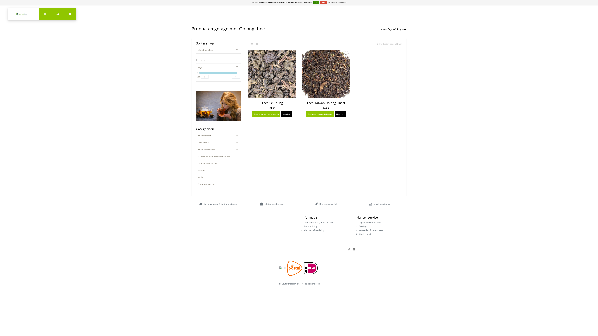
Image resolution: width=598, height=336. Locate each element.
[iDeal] (311, 268)
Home (383, 29)
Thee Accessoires (206, 149)
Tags (390, 29)
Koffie (200, 177)
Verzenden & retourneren (371, 230)
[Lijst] (252, 44)
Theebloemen (204, 135)
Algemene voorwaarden (370, 222)
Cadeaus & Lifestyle (207, 163)
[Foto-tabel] (257, 44)
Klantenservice (366, 234)
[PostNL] (295, 268)
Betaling (363, 226)
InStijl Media (302, 284)
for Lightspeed (314, 284)
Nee (323, 3)
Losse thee (203, 142)
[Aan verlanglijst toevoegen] (292, 54)
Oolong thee (400, 29)
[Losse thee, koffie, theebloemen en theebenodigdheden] (23, 14)
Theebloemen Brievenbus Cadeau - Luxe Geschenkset (220, 156)
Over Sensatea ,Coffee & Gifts (318, 222)
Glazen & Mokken (206, 184)
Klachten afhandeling (314, 230)
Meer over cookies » (337, 3)
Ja (316, 3)
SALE (202, 170)
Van (198, 77)
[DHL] (283, 268)
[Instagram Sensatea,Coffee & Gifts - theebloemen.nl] (355, 249)
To (231, 77)
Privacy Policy (310, 226)
